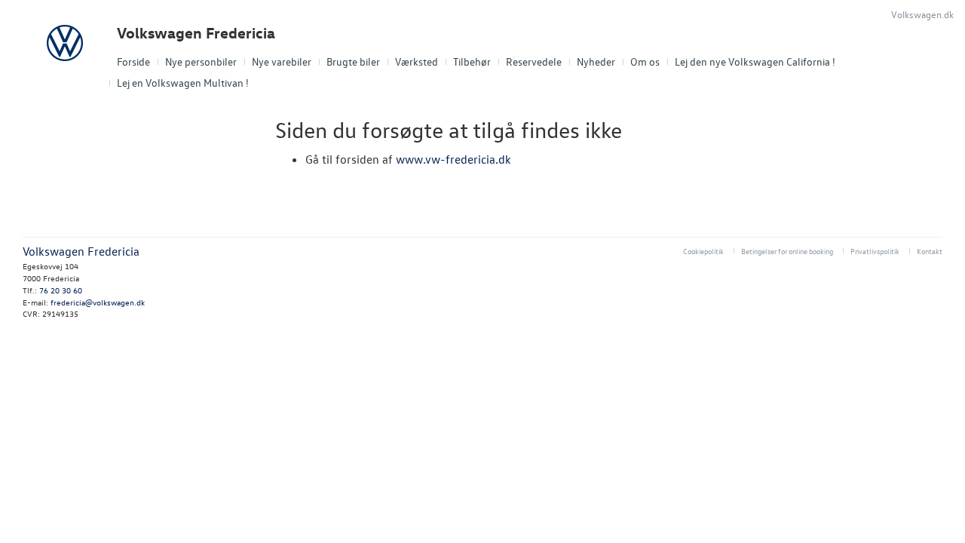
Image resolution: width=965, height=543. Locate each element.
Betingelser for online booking (787, 250)
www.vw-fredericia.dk (453, 159)
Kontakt (929, 250)
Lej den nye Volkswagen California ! (755, 61)
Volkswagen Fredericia (196, 32)
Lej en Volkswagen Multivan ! (183, 82)
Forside (133, 61)
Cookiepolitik (703, 250)
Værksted (416, 61)
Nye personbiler (201, 61)
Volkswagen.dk (922, 14)
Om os (645, 61)
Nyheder (596, 61)
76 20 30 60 (60, 290)
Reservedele (534, 61)
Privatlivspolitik (874, 250)
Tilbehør (472, 61)
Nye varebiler (281, 61)
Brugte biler (353, 61)
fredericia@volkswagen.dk (98, 302)
